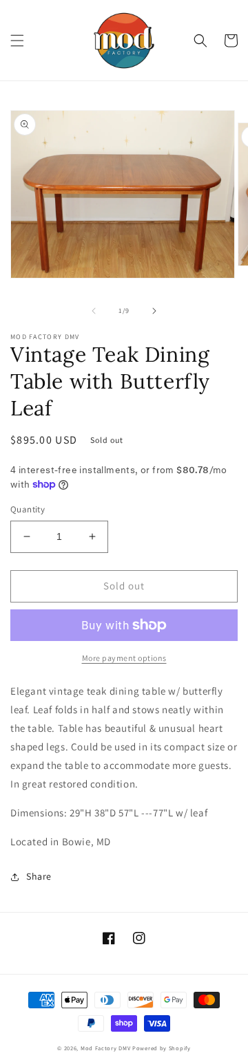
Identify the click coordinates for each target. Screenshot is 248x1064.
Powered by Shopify (161, 1048)
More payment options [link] (124, 658)
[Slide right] (154, 311)
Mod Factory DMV (106, 1048)
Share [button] (39, 876)
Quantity (27, 509)
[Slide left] (94, 311)
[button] (17, 40)
